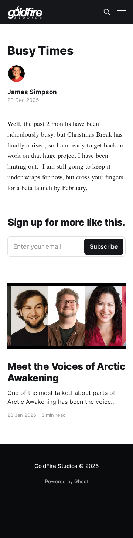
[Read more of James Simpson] (16, 73)
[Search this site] (107, 12)
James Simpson (32, 92)
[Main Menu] (121, 11)
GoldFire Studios (55, 465)
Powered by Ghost (66, 481)
